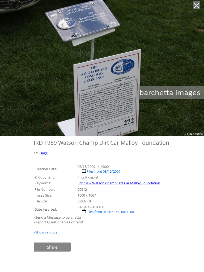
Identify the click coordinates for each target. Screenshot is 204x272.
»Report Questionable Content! (58, 222)
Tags (44, 153)
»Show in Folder (46, 232)
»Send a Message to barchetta (58, 217)
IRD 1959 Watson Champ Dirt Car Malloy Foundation (119, 183)
